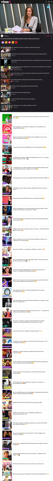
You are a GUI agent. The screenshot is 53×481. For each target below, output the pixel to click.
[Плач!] (13, 42)
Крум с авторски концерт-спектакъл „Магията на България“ (25, 47)
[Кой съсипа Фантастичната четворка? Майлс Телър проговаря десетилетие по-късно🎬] (7, 261)
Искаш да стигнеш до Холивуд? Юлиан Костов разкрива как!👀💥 (31, 474)
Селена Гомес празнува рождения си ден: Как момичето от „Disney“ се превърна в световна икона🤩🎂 (29, 270)
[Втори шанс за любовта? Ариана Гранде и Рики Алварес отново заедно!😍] (7, 445)
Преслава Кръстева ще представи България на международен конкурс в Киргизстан (31, 60)
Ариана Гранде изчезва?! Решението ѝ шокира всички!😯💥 (29, 198)
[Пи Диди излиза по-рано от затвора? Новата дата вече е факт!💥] (7, 180)
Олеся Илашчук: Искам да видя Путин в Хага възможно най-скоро (26, 79)
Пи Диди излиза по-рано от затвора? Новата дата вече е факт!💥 (31, 177)
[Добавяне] (50, 9)
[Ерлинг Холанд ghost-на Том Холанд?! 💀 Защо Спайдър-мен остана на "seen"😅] (7, 435)
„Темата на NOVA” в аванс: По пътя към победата (23, 98)
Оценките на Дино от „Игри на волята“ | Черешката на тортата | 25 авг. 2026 (30, 73)
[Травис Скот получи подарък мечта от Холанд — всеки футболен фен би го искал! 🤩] (7, 231)
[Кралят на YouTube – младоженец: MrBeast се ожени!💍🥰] (7, 251)
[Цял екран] (50, 32)
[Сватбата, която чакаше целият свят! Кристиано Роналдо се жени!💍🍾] (7, 190)
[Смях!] (6, 42)
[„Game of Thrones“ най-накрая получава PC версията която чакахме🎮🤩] (7, 374)
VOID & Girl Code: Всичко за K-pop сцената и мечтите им (28, 463)
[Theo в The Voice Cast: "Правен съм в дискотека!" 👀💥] (7, 333)
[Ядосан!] (16, 42)
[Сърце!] (9, 42)
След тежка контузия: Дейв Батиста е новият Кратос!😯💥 (29, 147)
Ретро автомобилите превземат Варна (21, 92)
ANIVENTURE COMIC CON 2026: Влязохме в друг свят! (27, 402)
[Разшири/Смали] (47, 32)
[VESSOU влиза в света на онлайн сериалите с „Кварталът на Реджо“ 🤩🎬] (7, 456)
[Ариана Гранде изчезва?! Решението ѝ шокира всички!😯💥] (7, 200)
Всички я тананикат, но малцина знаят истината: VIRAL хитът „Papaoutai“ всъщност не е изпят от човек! (30, 209)
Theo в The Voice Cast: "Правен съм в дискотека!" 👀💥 (27, 331)
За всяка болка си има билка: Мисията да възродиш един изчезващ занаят (29, 53)
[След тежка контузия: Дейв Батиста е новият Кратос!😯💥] (7, 149)
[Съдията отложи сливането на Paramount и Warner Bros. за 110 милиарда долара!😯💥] (7, 343)
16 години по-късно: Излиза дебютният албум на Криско (24, 86)
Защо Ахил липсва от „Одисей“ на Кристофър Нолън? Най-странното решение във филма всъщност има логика (29, 321)
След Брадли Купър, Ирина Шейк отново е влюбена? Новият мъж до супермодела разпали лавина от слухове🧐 (30, 168)
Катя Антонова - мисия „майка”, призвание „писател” (24, 105)
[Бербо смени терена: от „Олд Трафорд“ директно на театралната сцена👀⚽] (7, 415)
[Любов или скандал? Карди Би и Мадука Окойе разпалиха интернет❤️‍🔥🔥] (7, 353)
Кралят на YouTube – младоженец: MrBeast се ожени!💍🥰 (28, 249)
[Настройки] (50, 6)
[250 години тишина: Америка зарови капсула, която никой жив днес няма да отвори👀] (7, 425)
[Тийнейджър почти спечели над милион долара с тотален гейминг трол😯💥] (7, 119)
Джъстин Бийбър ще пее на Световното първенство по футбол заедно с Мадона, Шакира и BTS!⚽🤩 (31, 393)
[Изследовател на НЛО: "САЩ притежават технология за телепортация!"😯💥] (7, 292)
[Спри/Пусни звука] (5, 32)
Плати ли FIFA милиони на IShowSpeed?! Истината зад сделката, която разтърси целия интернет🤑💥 (30, 362)
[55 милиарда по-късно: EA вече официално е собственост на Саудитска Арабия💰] (7, 129)
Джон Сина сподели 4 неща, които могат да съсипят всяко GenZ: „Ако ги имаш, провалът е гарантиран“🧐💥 (30, 280)
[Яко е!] (3, 42)
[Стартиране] (2, 32)
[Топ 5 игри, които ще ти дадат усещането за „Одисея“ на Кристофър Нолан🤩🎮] (7, 384)
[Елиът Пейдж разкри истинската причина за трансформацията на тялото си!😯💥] (7, 221)
